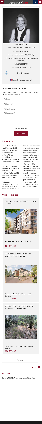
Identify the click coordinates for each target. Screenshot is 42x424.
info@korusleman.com (21, 51)
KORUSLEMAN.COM (23, 67)
